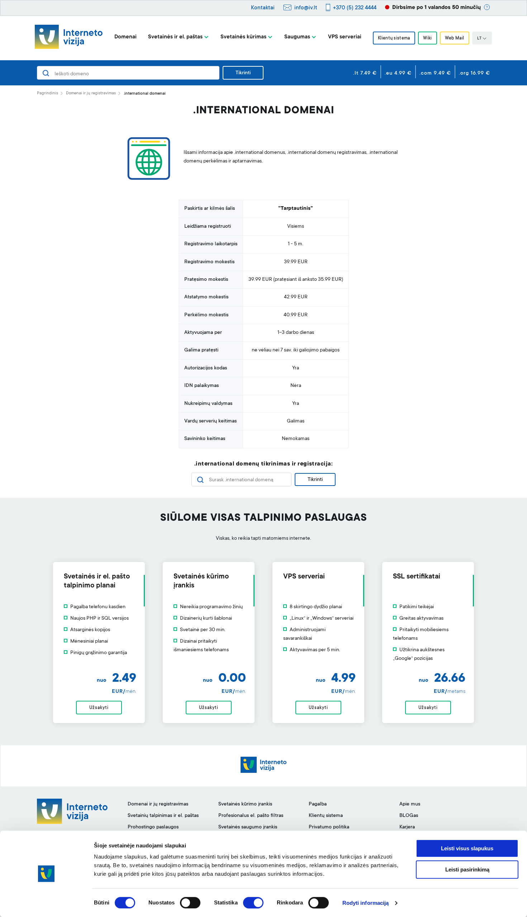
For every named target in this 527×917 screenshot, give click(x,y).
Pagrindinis (47, 93)
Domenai (125, 37)
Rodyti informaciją (365, 903)
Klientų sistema (394, 38)
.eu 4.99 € (398, 73)
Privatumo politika (329, 827)
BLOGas (408, 816)
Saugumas (297, 37)
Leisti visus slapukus (467, 848)
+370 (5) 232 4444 (354, 8)
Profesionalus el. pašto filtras (250, 816)
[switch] (190, 902)
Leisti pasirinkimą (467, 869)
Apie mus (409, 804)
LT (479, 39)
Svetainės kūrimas (243, 37)
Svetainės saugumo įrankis (247, 827)
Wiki (427, 38)
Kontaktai (263, 8)
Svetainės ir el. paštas (175, 37)
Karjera (407, 827)
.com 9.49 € (435, 73)
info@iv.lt (305, 8)
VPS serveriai (344, 37)
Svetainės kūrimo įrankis (245, 804)
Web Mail (454, 38)
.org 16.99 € (474, 73)
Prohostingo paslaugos (153, 827)
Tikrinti (243, 73)
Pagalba (318, 804)
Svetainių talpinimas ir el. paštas (163, 816)
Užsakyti (98, 707)
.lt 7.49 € (365, 73)
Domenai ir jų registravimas (91, 93)
